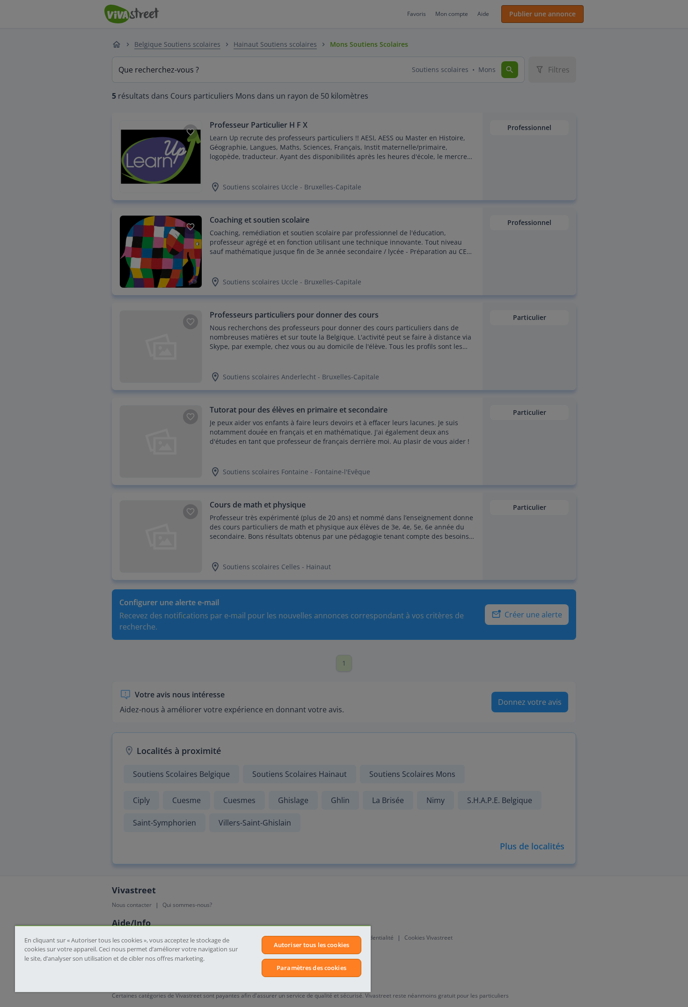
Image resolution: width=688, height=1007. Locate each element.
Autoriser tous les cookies (311, 945)
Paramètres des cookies (311, 968)
